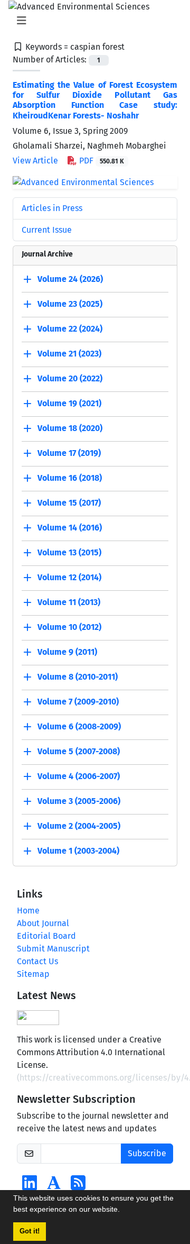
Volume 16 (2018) (69, 478)
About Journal (43, 923)
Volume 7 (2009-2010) (78, 702)
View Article (35, 161)
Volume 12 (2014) (69, 578)
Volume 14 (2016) (69, 528)
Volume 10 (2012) (69, 628)
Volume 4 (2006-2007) (78, 777)
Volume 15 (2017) (69, 503)
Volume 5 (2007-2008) (78, 752)
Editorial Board (46, 936)
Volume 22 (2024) (69, 329)
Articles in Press (52, 208)
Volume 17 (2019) (69, 454)
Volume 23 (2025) (69, 304)
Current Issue (47, 230)
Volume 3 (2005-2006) (78, 802)
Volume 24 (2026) (70, 280)
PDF (100, 161)
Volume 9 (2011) (67, 652)
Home (28, 910)
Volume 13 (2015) (69, 553)
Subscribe (147, 1153)
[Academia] (53, 1186)
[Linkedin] (29, 1186)
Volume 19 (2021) (69, 404)
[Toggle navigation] (91, 20)
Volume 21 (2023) (69, 354)
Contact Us (37, 961)
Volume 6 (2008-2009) (79, 727)
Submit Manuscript (53, 949)
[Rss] (78, 1186)
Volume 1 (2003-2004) (78, 851)
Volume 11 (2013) (68, 603)
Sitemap (33, 974)
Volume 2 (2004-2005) (78, 826)
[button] (123, 1210)
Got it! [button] (30, 1231)
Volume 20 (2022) (69, 379)
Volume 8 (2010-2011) (77, 677)
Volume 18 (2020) (69, 429)
